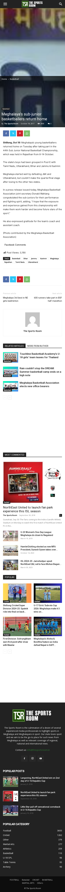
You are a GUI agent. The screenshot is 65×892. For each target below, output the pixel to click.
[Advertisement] (32, 42)
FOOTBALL (14, 880)
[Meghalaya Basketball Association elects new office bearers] (10, 386)
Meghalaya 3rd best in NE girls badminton (15, 299)
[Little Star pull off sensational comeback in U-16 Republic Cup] (10, 810)
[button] (5, 4)
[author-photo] (32, 326)
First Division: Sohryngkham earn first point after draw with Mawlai (17, 642)
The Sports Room (11, 123)
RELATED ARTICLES (14, 346)
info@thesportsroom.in (38, 749)
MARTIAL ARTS (28, 883)
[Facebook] (6, 133)
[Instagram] (32, 758)
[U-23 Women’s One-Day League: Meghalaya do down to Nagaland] (10, 536)
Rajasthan (8, 262)
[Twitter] (13, 133)
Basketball (14, 79)
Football (6, 502)
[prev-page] (5, 397)
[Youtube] (41, 759)
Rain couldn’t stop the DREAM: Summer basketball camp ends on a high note (40, 372)
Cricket (6, 601)
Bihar (26, 258)
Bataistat (25, 880)
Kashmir (43, 258)
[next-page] (10, 397)
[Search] (61, 4)
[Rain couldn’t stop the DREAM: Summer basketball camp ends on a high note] (10, 372)
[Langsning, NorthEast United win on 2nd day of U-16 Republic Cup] (10, 781)
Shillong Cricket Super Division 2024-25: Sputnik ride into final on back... (15, 608)
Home (4, 79)
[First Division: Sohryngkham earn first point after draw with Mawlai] (17, 626)
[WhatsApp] (27, 133)
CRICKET (35, 880)
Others (40, 883)
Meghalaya (54, 258)
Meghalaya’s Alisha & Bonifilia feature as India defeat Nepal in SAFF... (46, 642)
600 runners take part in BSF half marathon (48, 299)
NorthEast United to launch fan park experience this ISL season (28, 509)
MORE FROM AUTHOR (37, 346)
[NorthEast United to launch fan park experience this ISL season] (32, 482)
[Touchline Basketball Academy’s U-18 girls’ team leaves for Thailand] (10, 357)
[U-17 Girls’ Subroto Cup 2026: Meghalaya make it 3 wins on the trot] (48, 593)
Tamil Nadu (20, 262)
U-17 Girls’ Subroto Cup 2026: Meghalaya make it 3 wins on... (47, 608)
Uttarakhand (33, 262)
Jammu (34, 258)
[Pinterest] (20, 133)
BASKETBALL (47, 880)
